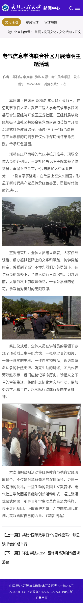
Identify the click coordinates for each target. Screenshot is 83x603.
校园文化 (50, 32)
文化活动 (11, 22)
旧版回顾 (41, 598)
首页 (37, 32)
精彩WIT (32, 22)
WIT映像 (51, 22)
